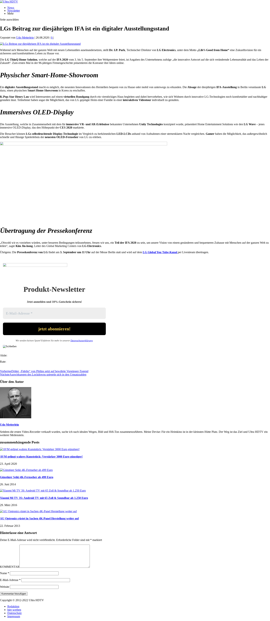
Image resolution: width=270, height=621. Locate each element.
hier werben (14, 609)
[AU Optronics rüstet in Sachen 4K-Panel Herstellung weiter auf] (38, 511)
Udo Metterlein (25, 37)
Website (4, 586)
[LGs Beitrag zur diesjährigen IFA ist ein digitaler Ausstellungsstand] (40, 43)
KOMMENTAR (9, 566)
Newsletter (13, 10)
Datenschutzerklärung (82, 340)
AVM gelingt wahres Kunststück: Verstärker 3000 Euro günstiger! (41, 456)
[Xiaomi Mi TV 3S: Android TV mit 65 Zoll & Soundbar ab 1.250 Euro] (43, 490)
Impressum (13, 616)
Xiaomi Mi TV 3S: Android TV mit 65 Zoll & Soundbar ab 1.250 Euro (44, 497)
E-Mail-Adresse (10, 580)
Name (4, 573)
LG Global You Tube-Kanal (160, 252)
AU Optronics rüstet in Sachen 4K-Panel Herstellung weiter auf (39, 518)
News (10, 7)
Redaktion (13, 606)
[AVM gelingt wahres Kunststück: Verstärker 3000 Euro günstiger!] (40, 449)
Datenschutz (14, 613)
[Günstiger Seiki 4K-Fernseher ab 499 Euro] (26, 470)
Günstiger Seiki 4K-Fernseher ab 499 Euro (26, 477)
